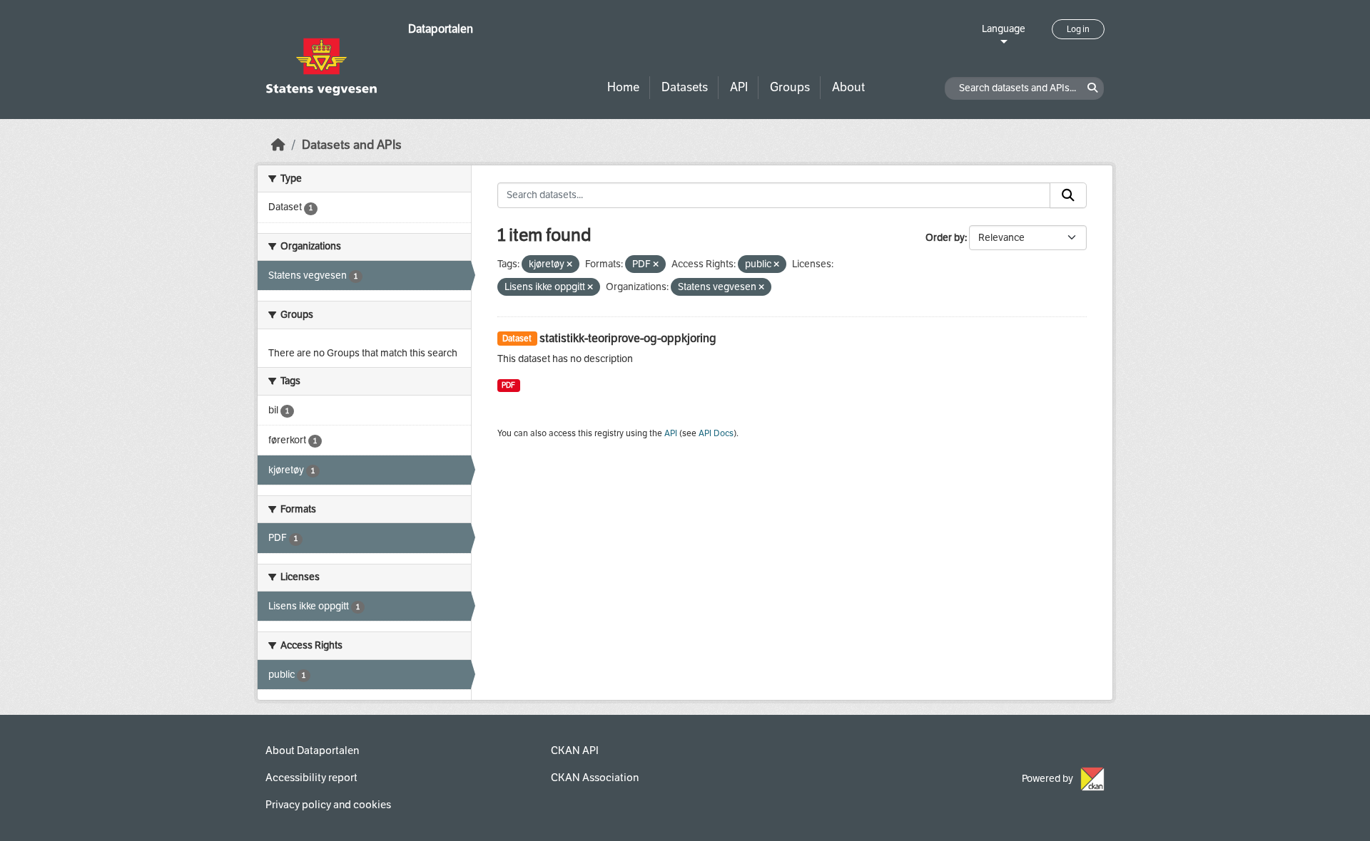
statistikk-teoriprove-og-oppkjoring (627, 338)
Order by (945, 238)
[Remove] (569, 264)
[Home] (278, 145)
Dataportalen (440, 29)
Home (623, 87)
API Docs (716, 433)
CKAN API (575, 750)
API (739, 87)
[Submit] (1068, 195)
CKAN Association (595, 777)
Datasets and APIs (352, 145)
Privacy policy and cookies (328, 804)
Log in (1078, 29)
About (848, 87)
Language (1003, 29)
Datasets (684, 87)
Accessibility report (311, 777)
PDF (508, 385)
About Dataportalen (312, 750)
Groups (790, 87)
